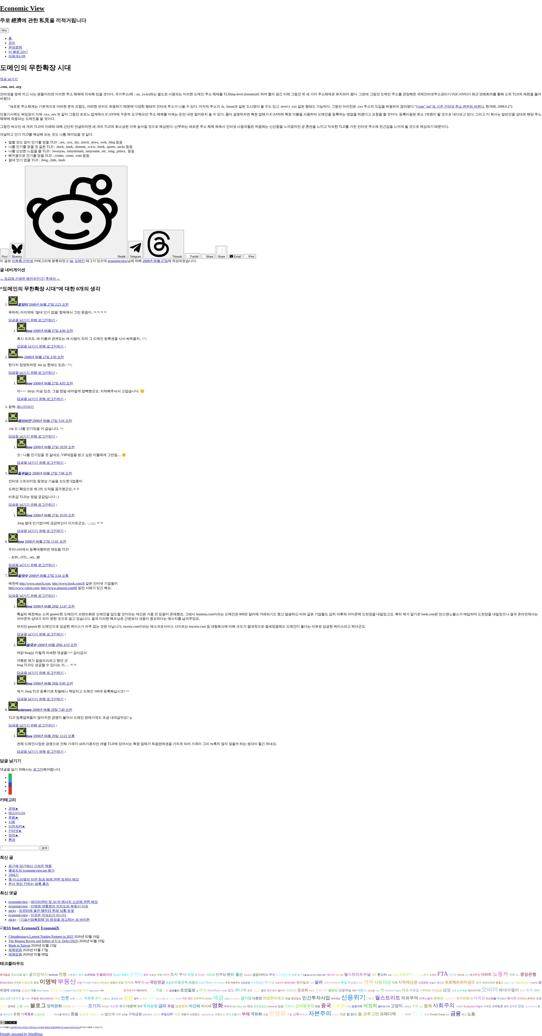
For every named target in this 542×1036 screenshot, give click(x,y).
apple (506, 983)
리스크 (304, 1014)
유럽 (170, 1006)
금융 (455, 1013)
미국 (417, 1013)
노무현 (338, 1005)
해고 (464, 1014)
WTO (408, 1014)
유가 (122, 1006)
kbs (365, 991)
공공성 (25, 990)
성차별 (124, 1015)
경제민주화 (272, 1006)
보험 (454, 990)
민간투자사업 (316, 997)
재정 (57, 998)
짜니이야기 (25, 407)
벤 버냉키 (200, 974)
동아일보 (302, 982)
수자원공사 (257, 982)
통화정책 (7, 1014)
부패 (378, 991)
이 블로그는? (18, 52)
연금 (421, 1006)
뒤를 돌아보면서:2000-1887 (314, 975)
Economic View (22, 8)
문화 (11, 817)
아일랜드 (79, 999)
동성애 (83, 1014)
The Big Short (469, 1006)
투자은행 (150, 1006)
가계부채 (533, 983)
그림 (165, 990)
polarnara (25, 709)
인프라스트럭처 (526, 998)
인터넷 (13, 831)
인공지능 (345, 990)
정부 (145, 975)
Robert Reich (6, 982)
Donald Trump (437, 1014)
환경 (11, 840)
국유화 (256, 1014)
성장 (539, 998)
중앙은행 (528, 974)
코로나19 (321, 990)
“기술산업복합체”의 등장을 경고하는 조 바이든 (54, 919)
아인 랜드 (187, 998)
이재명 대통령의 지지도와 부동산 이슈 (59, 906)
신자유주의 (304, 1006)
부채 (246, 1014)
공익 (136, 998)
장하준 (11, 1006)
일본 (128, 997)
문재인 (438, 998)
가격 (61, 990)
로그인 (38, 769)
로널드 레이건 (436, 983)
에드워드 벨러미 (276, 990)
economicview (117, 261)
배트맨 (460, 975)
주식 (272, 974)
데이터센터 (290, 983)
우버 (159, 975)
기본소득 (49, 1015)
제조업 (105, 1006)
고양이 (397, 1006)
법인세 (110, 1014)
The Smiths (218, 983)
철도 (231, 990)
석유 (369, 982)
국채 (394, 982)
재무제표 (335, 998)
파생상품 (27, 982)
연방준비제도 (273, 998)
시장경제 (423, 982)
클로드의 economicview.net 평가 (31, 870)
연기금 (269, 982)
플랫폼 (54, 990)
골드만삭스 (38, 974)
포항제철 (15, 990)
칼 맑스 (352, 1014)
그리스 (289, 1006)
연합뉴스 (220, 1014)
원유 (249, 990)
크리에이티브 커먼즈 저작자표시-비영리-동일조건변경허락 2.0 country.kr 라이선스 (45, 1027)
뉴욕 (72, 998)
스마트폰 (497, 1006)
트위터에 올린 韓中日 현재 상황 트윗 (46, 911)
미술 (512, 983)
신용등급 (407, 1006)
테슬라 (479, 1006)
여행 (102, 1015)
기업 (79, 982)
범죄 (447, 1015)
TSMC (27, 999)
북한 (203, 990)
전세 (426, 1014)
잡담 (2, 998)
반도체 (67, 1006)
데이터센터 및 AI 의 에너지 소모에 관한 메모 (64, 902)
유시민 (512, 998)
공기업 (246, 998)
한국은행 (462, 998)
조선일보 (187, 990)
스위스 (227, 999)
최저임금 (5, 975)
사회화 (224, 991)
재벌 (287, 998)
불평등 (333, 990)
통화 (522, 990)
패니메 (240, 990)
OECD (166, 975)
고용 (19, 1006)
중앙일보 (296, 998)
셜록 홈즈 (297, 975)
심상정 (395, 975)
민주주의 (199, 998)
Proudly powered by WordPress (21, 1034)
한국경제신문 (283, 975)
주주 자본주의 (232, 983)
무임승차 (248, 975)
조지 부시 (178, 974)
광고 (263, 990)
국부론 (17, 983)
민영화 (277, 1013)
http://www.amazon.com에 (59, 588)
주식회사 (501, 998)
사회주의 (444, 1005)
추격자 (53, 278)
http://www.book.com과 (68, 583)
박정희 (370, 1005)
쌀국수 (23, 575)
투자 (85, 990)
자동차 (370, 998)
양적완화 (54, 1006)
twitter (208, 998)
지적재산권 (407, 982)
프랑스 (193, 982)
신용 (389, 975)
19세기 (13, 875)
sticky (12, 911)
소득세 (433, 975)
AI (471, 998)
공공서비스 (260, 974)
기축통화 (27, 1014)
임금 (280, 1006)
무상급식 (353, 982)
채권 (405, 990)
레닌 (517, 975)
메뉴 (4, 30)
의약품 (3, 1006)
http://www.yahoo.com (23, 588)
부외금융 (437, 990)
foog (29, 331)
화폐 (529, 990)
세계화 (129, 982)
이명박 (48, 981)
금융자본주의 (13, 998)
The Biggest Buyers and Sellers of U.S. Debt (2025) (43, 941)
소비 (151, 998)
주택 (415, 1006)
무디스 (172, 999)
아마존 (26, 1006)
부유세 (228, 1006)
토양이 (23, 304)
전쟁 (63, 974)
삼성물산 (174, 990)
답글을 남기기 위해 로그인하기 (31, 320)
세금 (218, 997)
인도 (521, 1006)
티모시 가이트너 (100, 983)
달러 (319, 982)
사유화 (459, 1006)
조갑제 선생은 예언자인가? (22, 278)
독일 (344, 982)
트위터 (136, 974)
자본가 (185, 1014)
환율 (74, 1014)
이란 (360, 990)
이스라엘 (16, 974)
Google (87, 982)
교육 (296, 1014)
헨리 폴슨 (235, 974)
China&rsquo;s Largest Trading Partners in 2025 (40, 936)
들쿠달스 (24, 473)
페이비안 (24, 421)
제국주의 (475, 975)
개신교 (256, 990)
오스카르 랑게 (531, 1006)
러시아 (206, 1006)
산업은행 (245, 983)
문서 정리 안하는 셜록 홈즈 (28, 884)
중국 (326, 1005)
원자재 (127, 990)
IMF (374, 974)
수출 (289, 1014)
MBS (537, 990)
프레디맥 (388, 1014)
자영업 (414, 990)
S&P (354, 990)
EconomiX (50, 928)
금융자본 (356, 1006)
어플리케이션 (522, 983)
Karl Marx (206, 982)
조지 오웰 (231, 1014)
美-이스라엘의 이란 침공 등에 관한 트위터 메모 (43, 879)
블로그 (38, 1005)
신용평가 (73, 975)
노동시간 (40, 1014)
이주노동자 (426, 998)
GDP (118, 1014)
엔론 (147, 983)
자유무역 (409, 998)
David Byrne (213, 990)
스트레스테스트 (207, 1015)
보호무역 (279, 983)
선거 (478, 982)
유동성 (152, 975)
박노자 (312, 991)
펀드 (250, 1006)
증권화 (302, 990)
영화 (217, 1005)
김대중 (156, 1014)
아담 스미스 (94, 991)
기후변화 (425, 990)
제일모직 (94, 1014)
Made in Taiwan (19, 945)
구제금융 (135, 1014)
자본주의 (319, 1013)
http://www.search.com (34, 583)
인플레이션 (104, 974)
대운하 (131, 1006)
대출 (33, 990)
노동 (471, 1014)
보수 (361, 983)
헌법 (317, 1006)
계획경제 (291, 990)
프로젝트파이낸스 (460, 982)
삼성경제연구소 (114, 990)
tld (71, 261)
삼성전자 (181, 1006)
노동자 (500, 974)
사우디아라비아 (332, 983)
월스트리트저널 (357, 974)
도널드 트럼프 (121, 974)
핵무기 (139, 982)
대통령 (257, 998)
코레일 (151, 990)
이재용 (416, 975)
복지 (98, 998)
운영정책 (15, 47)
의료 (343, 1014)
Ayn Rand (143, 999)
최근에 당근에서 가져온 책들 (30, 866)
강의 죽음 (462, 990)
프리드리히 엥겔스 (492, 982)
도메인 (80, 261)
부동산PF (167, 1014)
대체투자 (400, 1015)
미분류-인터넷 (22, 261)
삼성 (447, 990)
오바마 (489, 989)
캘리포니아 (384, 1006)
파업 (190, 974)
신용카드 (106, 999)
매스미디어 (16, 813)
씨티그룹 (339, 975)
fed (139, 1006)
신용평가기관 (70, 991)
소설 (265, 1014)
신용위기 (353, 997)
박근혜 (194, 1006)
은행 (16, 1014)
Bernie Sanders (43, 991)
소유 (312, 983)
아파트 (486, 974)
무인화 (178, 999)
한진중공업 (260, 1006)
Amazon (335, 1015)
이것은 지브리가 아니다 (48, 915)
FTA (442, 974)
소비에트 (89, 974)
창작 (506, 1006)
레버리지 (142, 990)
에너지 (331, 974)
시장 (348, 1006)
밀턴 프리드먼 (79, 1006)
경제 (11, 808)
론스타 (382, 974)
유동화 (35, 998)
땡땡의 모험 (116, 982)
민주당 (221, 974)
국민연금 (157, 982)
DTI (239, 1015)
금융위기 (405, 974)
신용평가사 (450, 998)
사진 (378, 982)
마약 (467, 975)
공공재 (169, 982)
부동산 (67, 981)
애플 (79, 990)
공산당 (114, 998)
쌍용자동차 (147, 1015)
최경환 (211, 974)
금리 (162, 1006)
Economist (235, 999)
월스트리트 (387, 997)
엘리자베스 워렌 (239, 1006)
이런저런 (15, 826)
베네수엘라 (509, 990)
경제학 (513, 1006)
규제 (512, 974)
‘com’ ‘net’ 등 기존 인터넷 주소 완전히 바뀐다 (450, 106)
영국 (428, 1006)
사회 (11, 822)
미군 (177, 1014)
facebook (53, 975)
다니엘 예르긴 (62, 1014)
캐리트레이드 (47, 998)
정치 (11, 835)
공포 (121, 999)
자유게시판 (16, 56)
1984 (102, 991)
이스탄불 (491, 998)
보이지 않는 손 (162, 999)
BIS (134, 990)
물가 (25, 975)
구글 (159, 990)
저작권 (479, 998)
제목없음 (15, 950)
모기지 (94, 1005)
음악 (81, 974)
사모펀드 (195, 1014)
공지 (11, 43)
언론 (65, 998)
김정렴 (371, 990)
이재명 (487, 1006)
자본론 (89, 998)
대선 (387, 982)
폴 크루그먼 (368, 1014)
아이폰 (452, 974)
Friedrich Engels (393, 990)
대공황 (113, 1006)
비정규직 (181, 982)
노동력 (425, 974)
